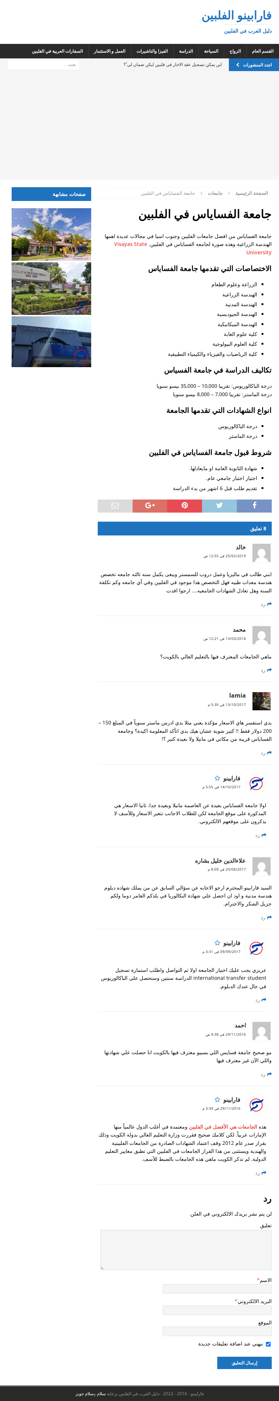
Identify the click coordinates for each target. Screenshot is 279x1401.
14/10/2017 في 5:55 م (221, 786)
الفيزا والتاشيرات (152, 51)
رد (263, 604)
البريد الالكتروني (255, 1301)
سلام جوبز (85, 1393)
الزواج (235, 51)
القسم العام (263, 51)
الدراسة (186, 51)
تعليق (266, 1225)
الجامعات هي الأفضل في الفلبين (223, 1126)
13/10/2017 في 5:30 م (227, 704)
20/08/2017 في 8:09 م (227, 869)
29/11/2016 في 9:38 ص (226, 1034)
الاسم (266, 1280)
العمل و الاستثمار (109, 51)
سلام (101, 1393)
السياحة (211, 51)
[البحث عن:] (43, 64)
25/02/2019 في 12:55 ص (224, 555)
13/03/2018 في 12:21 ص (224, 638)
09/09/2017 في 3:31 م (221, 951)
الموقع (265, 1322)
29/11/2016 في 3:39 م (221, 1108)
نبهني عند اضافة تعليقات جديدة (230, 1343)
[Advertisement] (139, 125)
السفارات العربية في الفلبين (57, 51)
